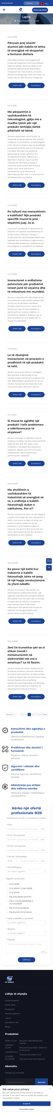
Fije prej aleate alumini (20, 897)
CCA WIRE (14, 884)
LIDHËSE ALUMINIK (10, 1057)
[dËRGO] (38, 3)
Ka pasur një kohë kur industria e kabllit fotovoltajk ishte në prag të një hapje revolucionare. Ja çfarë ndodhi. (26, 576)
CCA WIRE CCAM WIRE (20, 888)
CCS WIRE (14, 892)
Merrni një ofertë (40, 10)
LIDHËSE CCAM (9, 1046)
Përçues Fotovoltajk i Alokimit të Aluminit (33, 1048)
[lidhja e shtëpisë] (21, 10)
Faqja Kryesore (23, 21)
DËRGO (26, 960)
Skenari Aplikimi (12, 1013)
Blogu (7, 1027)
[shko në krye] (49, 568)
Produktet (9, 1009)
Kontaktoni (36, 85)
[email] (49, 561)
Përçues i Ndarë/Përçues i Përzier (31, 1042)
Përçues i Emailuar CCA (30, 1054)
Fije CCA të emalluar (19, 908)
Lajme (36, 21)
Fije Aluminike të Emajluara (32, 1059)
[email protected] (7, 3)
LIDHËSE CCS (11, 1052)
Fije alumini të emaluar (20, 912)
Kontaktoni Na (11, 1022)
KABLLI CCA (11, 1041)
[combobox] (12, 861)
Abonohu (41, 1082)
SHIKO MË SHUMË (17, 86)
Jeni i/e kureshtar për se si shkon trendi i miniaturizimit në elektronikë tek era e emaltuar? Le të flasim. (26, 655)
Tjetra (45, 714)
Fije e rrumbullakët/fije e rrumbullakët (21, 902)
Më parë (9, 714)
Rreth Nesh (10, 1005)
